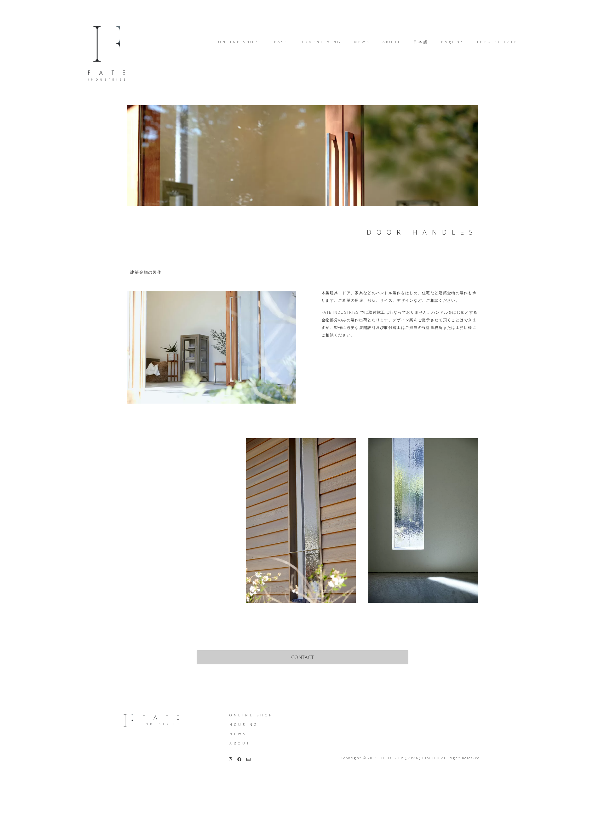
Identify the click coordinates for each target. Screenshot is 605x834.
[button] (302, 657)
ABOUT (240, 743)
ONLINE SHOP (251, 715)
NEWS (238, 734)
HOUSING (244, 724)
